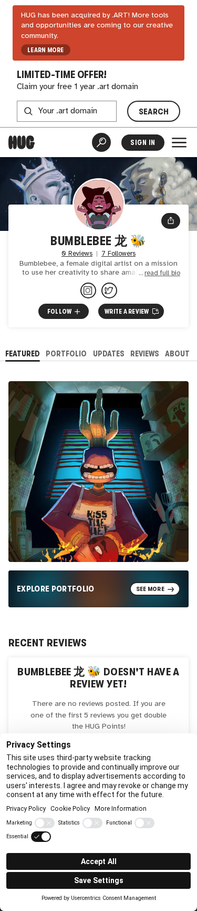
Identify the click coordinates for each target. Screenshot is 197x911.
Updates (109, 353)
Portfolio (66, 353)
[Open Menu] (179, 142)
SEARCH (154, 111)
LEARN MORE (45, 50)
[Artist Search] (101, 142)
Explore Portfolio (56, 589)
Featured (22, 353)
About (177, 353)
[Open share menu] (170, 221)
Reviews (144, 353)
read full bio (162, 273)
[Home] (21, 142)
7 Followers (118, 253)
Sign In (142, 143)
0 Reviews (76, 253)
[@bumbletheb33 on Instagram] (88, 290)
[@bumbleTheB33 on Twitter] (109, 290)
